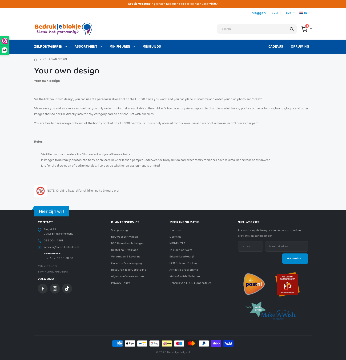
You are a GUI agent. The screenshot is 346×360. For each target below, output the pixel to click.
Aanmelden (295, 258)
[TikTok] (67, 289)
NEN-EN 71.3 (177, 243)
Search (292, 29)
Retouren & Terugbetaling (128, 269)
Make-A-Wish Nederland (185, 276)
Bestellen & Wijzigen (124, 250)
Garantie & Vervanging (126, 263)
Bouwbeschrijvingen (124, 236)
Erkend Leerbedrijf (181, 256)
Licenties (175, 236)
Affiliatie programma (183, 269)
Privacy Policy (120, 283)
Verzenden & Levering (126, 256)
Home (36, 59)
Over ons (175, 230)
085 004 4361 (53, 241)
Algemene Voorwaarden (127, 276)
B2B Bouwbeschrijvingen (127, 243)
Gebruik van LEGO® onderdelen (190, 283)
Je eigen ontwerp (181, 250)
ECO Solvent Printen (183, 263)
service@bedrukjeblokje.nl (61, 247)
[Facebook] (43, 289)
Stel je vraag (119, 230)
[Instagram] (55, 289)
